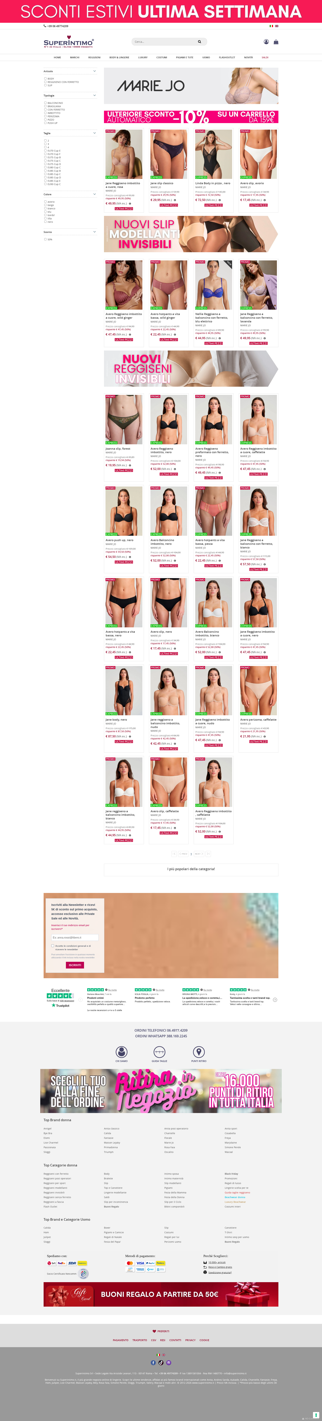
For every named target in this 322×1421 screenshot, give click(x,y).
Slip (106, 1183)
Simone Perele (233, 1147)
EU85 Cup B (54, 170)
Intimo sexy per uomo (237, 1237)
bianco (51, 208)
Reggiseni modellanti (55, 1187)
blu (49, 211)
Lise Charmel (51, 1142)
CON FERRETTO (56, 109)
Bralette (108, 1178)
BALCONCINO (55, 103)
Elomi (47, 1137)
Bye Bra (48, 1133)
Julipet (47, 1237)
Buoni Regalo (111, 1206)
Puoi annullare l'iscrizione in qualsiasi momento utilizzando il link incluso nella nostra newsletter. (73, 956)
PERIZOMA (53, 116)
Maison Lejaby (112, 1142)
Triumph (109, 1152)
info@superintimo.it (235, 1373)
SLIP (49, 85)
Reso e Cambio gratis (220, 1267)
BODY (50, 78)
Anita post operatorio (176, 1128)
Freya (228, 1137)
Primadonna (111, 1147)
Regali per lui (171, 1237)
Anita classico (111, 1128)
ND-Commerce (311, 1418)
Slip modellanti (172, 1183)
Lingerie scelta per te (236, 1187)
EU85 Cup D (54, 177)
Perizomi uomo (172, 1241)
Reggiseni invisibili (54, 1192)
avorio (51, 201)
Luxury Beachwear (235, 1201)
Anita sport (231, 1128)
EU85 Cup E (54, 180)
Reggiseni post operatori (57, 1178)
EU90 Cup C (54, 184)
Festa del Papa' (112, 1241)
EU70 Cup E (54, 150)
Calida (107, 1133)
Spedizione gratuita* (220, 1272)
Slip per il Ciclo (172, 1201)
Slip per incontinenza (116, 1201)
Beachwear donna (235, 1197)
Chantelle (169, 1133)
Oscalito (168, 1152)
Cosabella (230, 1133)
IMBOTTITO (53, 113)
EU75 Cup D (54, 164)
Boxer (107, 1227)
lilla (49, 218)
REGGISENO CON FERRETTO (63, 82)
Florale (168, 1137)
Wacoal (229, 1152)
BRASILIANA (54, 106)
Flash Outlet (50, 1206)
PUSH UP (52, 123)
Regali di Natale (113, 1237)
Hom (46, 1232)
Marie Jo (169, 1142)
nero (50, 221)
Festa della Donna (174, 1197)
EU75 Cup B (54, 157)
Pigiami (168, 1187)
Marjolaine (231, 1142)
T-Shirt (228, 1232)
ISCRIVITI (75, 965)
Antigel (47, 1128)
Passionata (50, 1147)
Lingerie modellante (115, 1192)
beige (50, 205)
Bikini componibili (174, 1206)
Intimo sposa (171, 1173)
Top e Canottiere (113, 1187)
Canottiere (230, 1227)
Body (107, 1173)
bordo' (51, 215)
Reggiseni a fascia (54, 1201)
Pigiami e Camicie (114, 1232)
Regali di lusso (233, 1183)
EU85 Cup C (54, 174)
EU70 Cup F (53, 154)
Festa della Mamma (175, 1192)
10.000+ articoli (217, 1262)
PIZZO (50, 119)
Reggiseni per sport (55, 1183)
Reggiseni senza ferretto (57, 1197)
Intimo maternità (173, 1178)
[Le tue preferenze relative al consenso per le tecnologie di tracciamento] (316, 1415)
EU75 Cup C (54, 160)
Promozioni (231, 1178)
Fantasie (108, 1137)
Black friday (231, 1173)
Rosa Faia (169, 1147)
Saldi (107, 1197)
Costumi (169, 1232)
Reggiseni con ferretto (56, 1173)
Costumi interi (233, 1206)
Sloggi (47, 1152)
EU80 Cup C (54, 167)
